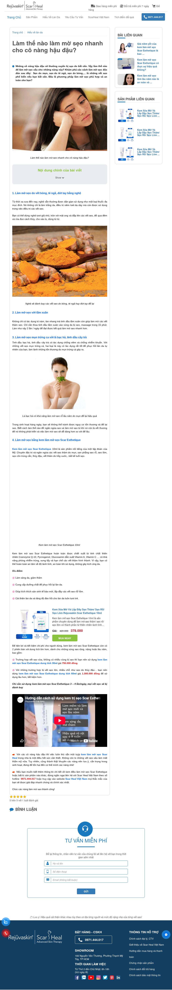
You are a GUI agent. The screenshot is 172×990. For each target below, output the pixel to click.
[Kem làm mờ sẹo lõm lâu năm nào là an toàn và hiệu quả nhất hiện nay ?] (125, 79)
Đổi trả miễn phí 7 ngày (136, 6)
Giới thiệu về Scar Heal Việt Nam (146, 944)
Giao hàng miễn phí (106, 6)
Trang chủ (17, 32)
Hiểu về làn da (35, 32)
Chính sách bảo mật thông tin (145, 975)
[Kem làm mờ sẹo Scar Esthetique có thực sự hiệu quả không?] (125, 63)
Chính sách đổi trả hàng (142, 969)
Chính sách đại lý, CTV (141, 938)
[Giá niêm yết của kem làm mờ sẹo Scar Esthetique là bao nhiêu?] (125, 47)
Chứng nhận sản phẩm (141, 963)
